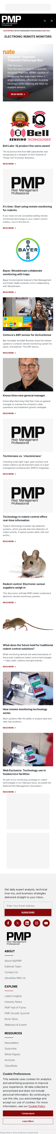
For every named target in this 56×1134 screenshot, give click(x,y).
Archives (10, 1060)
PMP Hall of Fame (15, 1007)
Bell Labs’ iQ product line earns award (26, 145)
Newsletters (12, 1042)
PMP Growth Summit (17, 1013)
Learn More (28, 1121)
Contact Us (11, 972)
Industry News (13, 1001)
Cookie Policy (36, 1106)
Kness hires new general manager (24, 395)
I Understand (28, 1113)
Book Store (11, 1019)
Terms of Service (19, 1133)
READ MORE (17, 94)
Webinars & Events (16, 1024)
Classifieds (11, 1065)
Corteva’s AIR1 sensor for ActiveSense (27, 334)
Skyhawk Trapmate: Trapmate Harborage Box (25, 58)
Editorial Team (13, 966)
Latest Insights (13, 996)
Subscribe (28, 912)
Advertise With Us (15, 977)
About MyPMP (13, 960)
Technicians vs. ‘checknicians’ (22, 456)
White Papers (12, 1054)
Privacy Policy (5, 1133)
